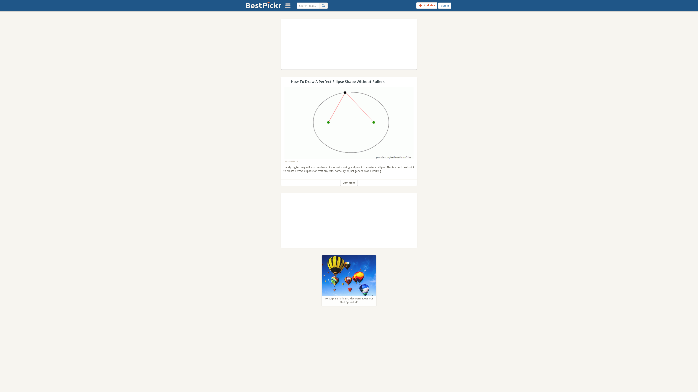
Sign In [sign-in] (444, 5)
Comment (349, 182)
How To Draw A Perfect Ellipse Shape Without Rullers (349, 88)
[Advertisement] (349, 44)
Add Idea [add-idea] (429, 5)
